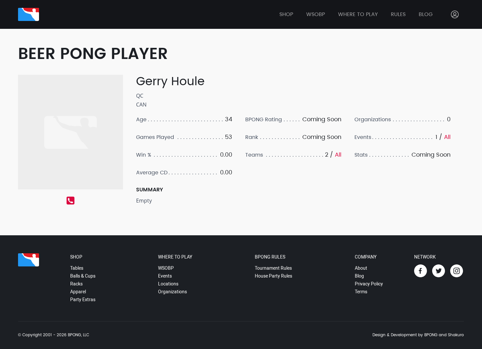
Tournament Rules (273, 268)
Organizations (172, 291)
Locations (168, 283)
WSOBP (166, 268)
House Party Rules (273, 276)
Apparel (78, 291)
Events (165, 276)
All (338, 155)
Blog (425, 14)
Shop (286, 14)
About (361, 268)
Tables (76, 268)
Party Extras (82, 299)
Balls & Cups (82, 276)
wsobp (315, 14)
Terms (361, 291)
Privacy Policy (369, 283)
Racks (76, 283)
